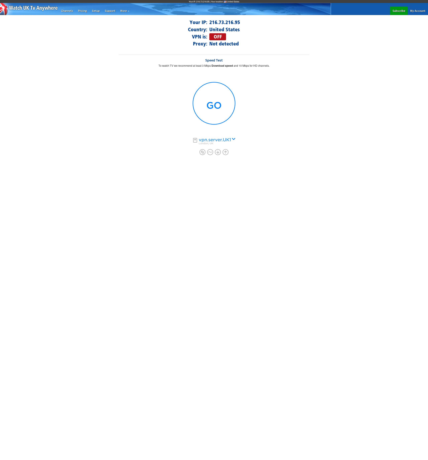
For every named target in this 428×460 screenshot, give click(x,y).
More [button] (124, 11)
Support (110, 11)
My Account (417, 11)
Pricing (82, 11)
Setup (96, 11)
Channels (67, 11)
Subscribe (400, 11)
